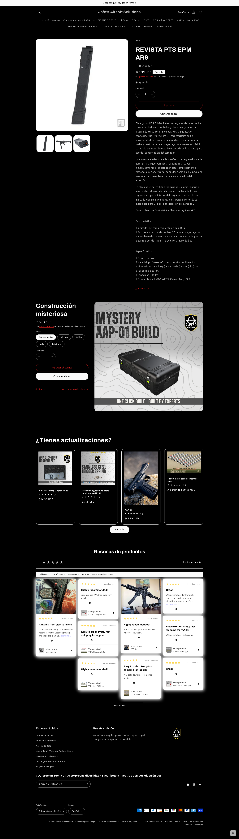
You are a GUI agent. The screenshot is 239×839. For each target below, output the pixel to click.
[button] (39, 12)
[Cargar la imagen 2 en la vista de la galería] (63, 143)
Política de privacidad (131, 822)
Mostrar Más (65, 636)
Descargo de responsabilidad (51, 761)
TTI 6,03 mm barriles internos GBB (182, 480)
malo (41, 344)
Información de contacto (192, 825)
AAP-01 (129, 510)
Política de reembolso (109, 822)
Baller (79, 337)
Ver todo (119, 529)
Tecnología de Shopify (87, 822)
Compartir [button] (143, 288)
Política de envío (172, 822)
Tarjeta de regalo (45, 766)
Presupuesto (46, 337)
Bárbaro (56, 344)
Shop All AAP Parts (46, 740)
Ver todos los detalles (73, 389)
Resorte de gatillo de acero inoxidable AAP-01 (95, 491)
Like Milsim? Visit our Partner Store (54, 751)
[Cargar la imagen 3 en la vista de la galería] (81, 143)
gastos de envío (146, 77)
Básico (64, 337)
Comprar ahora (169, 114)
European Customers (47, 756)
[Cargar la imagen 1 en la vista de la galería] (45, 143)
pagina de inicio (44, 735)
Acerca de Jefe (43, 746)
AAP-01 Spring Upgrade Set (53, 490)
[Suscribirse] (87, 784)
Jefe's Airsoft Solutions (66, 822)
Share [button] (42, 389)
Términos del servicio (153, 822)
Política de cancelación (193, 822)
